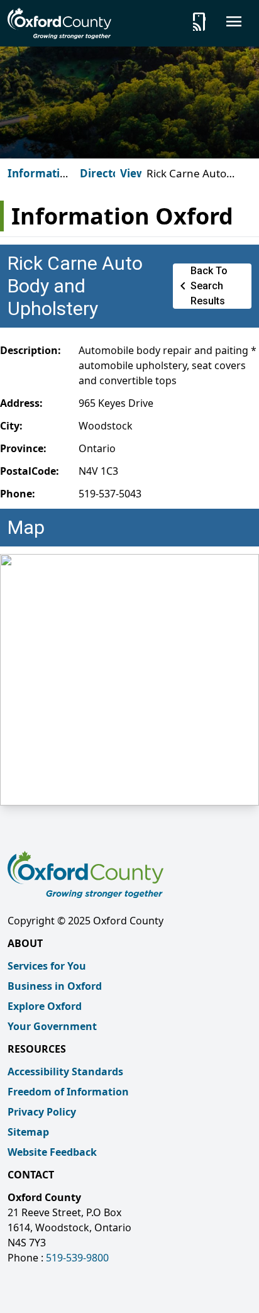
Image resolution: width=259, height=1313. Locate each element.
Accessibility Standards (65, 1071)
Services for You (47, 966)
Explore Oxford (45, 1006)
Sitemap (28, 1132)
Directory (105, 173)
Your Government (52, 1026)
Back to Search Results (201, 286)
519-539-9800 (77, 1258)
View (133, 173)
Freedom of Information (68, 1092)
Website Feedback (52, 1152)
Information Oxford (41, 181)
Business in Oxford (55, 986)
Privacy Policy (42, 1112)
